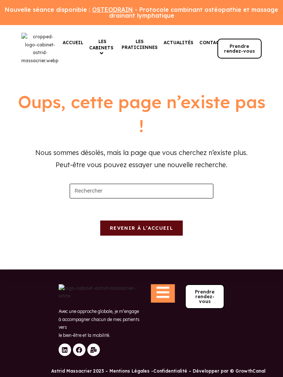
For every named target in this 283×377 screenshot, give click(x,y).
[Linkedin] (65, 349)
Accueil (73, 42)
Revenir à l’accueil (141, 228)
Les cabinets (101, 44)
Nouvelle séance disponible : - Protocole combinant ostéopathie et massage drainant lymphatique (141, 12)
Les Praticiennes (140, 44)
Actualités (178, 42)
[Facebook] (79, 349)
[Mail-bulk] (93, 349)
